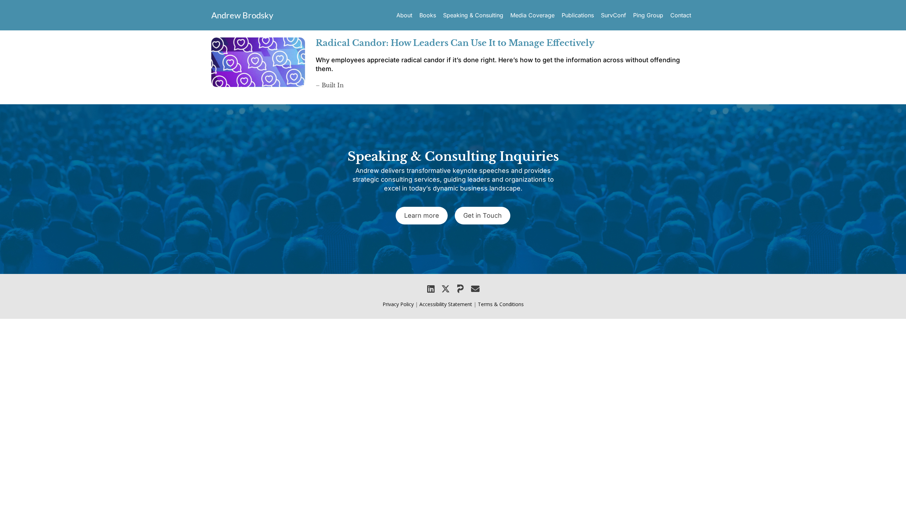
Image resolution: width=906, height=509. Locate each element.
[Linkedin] (430, 289)
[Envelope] (475, 289)
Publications (578, 15)
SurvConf (613, 15)
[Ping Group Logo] (460, 289)
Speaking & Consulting (473, 15)
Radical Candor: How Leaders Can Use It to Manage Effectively (455, 43)
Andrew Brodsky (242, 15)
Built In (333, 85)
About (404, 15)
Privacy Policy (398, 304)
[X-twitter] (445, 289)
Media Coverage (532, 15)
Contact (680, 15)
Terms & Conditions (501, 304)
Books (427, 15)
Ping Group (648, 15)
